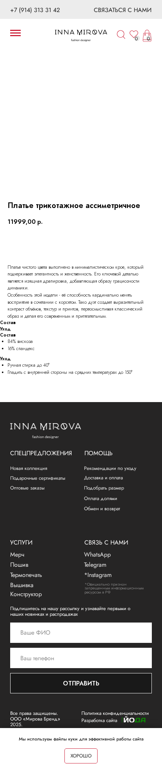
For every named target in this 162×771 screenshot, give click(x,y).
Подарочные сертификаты (37, 478)
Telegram (95, 564)
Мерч (17, 554)
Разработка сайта (99, 720)
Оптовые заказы (27, 487)
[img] (81, 35)
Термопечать (26, 575)
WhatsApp (97, 554)
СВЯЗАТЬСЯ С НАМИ (122, 10)
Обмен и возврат (102, 508)
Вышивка (22, 585)
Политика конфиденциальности (115, 713)
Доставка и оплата (103, 477)
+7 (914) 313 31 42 (35, 10)
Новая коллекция (28, 468)
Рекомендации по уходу (110, 468)
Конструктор (26, 594)
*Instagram (98, 575)
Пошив (19, 564)
